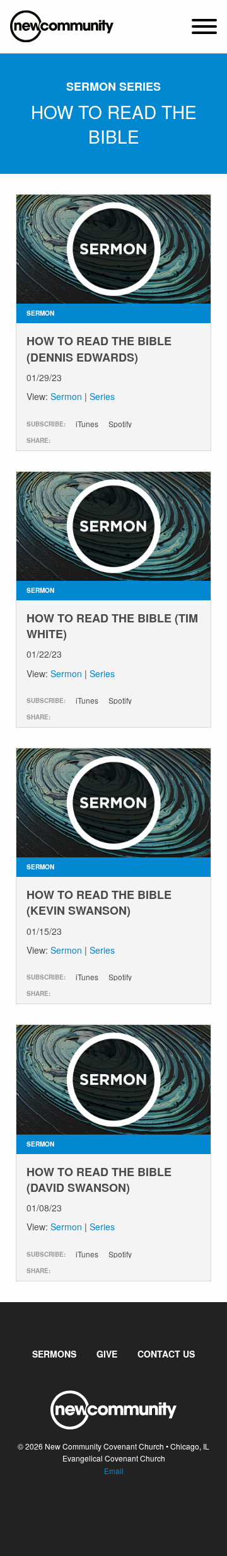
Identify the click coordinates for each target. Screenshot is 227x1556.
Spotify (120, 424)
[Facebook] (103, 1509)
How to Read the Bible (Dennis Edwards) (99, 349)
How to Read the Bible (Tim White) (112, 626)
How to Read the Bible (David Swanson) (99, 1180)
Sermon (66, 396)
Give (106, 1353)
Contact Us (166, 1353)
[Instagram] (124, 1509)
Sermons (54, 1353)
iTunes (87, 424)
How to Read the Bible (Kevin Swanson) (99, 902)
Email (114, 1470)
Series (102, 396)
